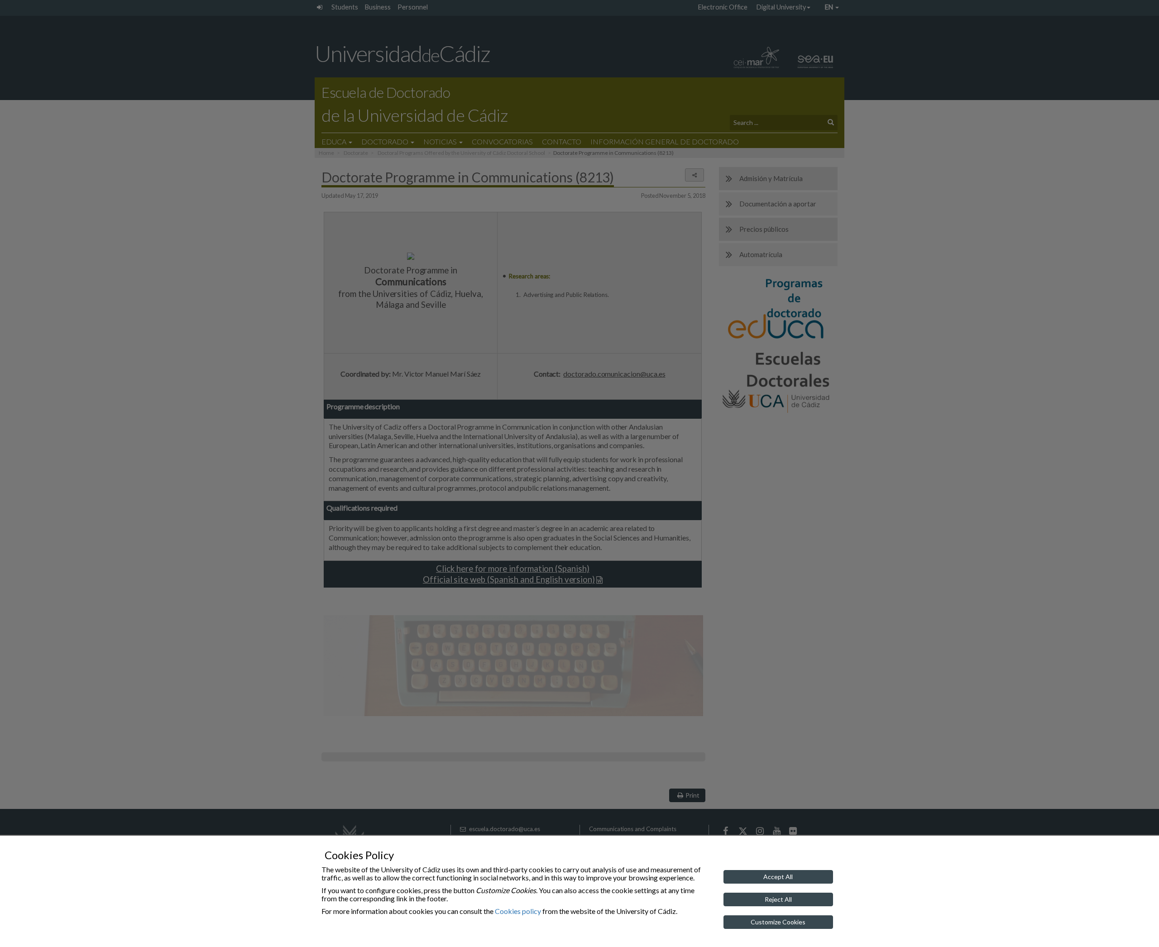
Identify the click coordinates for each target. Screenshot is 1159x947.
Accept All (778, 876)
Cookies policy (518, 911)
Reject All (778, 899)
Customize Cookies (778, 922)
